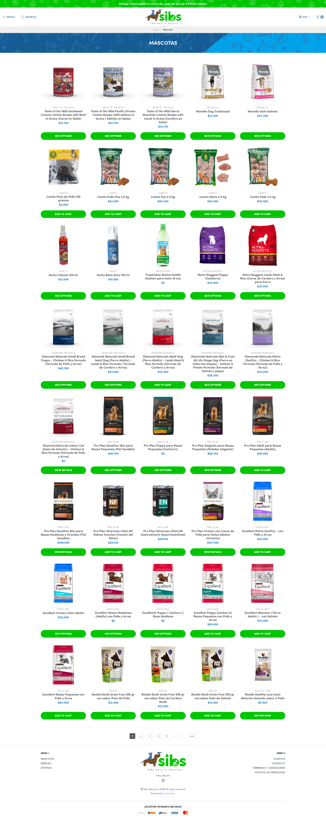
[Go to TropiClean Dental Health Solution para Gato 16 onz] (163, 245)
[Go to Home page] (163, 17)
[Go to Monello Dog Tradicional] (212, 81)
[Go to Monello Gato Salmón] (262, 81)
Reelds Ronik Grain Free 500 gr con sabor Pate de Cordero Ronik (163, 697)
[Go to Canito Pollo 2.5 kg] (262, 167)
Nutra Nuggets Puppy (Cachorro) (213, 276)
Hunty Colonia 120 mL (63, 275)
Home (156, 29)
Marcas (46, 763)
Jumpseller (169, 793)
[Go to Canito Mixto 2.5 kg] (212, 167)
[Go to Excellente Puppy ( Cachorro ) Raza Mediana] (163, 583)
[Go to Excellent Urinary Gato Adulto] (63, 583)
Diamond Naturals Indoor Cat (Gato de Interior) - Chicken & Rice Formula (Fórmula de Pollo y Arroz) (63, 451)
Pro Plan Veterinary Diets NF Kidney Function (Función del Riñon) (113, 534)
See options (63, 136)
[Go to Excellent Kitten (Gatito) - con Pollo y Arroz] (262, 501)
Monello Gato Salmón (263, 111)
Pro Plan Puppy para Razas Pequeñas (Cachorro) (163, 447)
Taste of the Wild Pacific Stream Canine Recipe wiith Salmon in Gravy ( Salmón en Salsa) (113, 114)
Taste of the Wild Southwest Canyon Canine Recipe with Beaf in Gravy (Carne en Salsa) (63, 114)
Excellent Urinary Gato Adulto (63, 613)
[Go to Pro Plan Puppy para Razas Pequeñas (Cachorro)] (163, 416)
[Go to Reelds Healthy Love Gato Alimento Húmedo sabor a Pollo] (262, 664)
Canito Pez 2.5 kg (163, 196)
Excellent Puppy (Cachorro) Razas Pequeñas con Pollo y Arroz (213, 616)
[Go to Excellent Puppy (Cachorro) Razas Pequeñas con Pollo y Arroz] (212, 583)
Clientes (279, 759)
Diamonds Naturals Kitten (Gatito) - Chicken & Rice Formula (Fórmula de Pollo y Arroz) (262, 362)
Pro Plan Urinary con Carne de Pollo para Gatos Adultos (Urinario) (212, 534)
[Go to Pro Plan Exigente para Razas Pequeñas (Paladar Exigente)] (212, 416)
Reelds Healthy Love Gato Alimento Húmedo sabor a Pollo (262, 696)
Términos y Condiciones (269, 768)
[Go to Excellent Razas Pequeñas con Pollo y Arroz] (63, 664)
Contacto (278, 763)
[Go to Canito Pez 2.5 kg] (163, 167)
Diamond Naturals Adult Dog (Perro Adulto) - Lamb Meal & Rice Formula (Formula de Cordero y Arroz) (163, 362)
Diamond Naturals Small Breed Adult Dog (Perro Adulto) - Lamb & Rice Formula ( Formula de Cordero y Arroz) (113, 362)
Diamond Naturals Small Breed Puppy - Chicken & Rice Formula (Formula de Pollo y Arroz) (63, 360)
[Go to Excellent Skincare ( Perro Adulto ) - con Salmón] (262, 583)
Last (191, 736)
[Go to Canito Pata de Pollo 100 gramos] (63, 167)
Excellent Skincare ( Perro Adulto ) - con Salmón (263, 614)
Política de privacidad (270, 772)
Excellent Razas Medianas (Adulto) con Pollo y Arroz (113, 614)
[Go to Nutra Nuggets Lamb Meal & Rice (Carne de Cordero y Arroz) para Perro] (262, 245)
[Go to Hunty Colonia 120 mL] (63, 245)
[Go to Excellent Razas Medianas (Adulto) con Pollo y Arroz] (113, 583)
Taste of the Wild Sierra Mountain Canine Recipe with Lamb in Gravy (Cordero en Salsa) (163, 116)
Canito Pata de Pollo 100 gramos (63, 198)
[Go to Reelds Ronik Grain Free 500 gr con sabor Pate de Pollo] (113, 664)
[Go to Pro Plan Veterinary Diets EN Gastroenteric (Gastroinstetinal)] (163, 501)
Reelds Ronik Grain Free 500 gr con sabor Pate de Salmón (212, 696)
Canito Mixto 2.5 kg (212, 196)
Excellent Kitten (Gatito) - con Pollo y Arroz (262, 532)
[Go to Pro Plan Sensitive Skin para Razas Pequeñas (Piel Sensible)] (113, 416)
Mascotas (47, 759)
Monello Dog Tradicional (213, 111)
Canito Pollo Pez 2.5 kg (113, 196)
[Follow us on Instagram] (163, 780)
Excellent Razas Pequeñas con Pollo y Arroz (63, 696)
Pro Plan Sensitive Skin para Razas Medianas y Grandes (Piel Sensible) (63, 534)
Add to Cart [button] (63, 214)
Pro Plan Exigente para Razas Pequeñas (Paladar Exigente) (213, 447)
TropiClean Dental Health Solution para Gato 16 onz (163, 276)
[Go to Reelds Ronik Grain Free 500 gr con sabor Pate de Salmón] (212, 664)
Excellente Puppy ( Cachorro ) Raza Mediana (163, 614)
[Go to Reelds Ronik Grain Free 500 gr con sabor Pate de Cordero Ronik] (163, 664)
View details (63, 470)
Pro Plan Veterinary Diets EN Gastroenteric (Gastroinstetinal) (163, 532)
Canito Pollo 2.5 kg (263, 196)
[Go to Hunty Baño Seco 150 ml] (113, 245)
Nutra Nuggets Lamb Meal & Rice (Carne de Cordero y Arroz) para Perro (262, 278)
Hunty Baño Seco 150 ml (113, 275)
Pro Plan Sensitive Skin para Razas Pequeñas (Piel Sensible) (113, 447)
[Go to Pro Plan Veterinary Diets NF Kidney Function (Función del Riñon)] (113, 501)
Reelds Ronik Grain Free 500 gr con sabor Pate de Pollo (113, 696)
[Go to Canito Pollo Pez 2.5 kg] (113, 167)
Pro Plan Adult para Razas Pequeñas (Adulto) (262, 447)
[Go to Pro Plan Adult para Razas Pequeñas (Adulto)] (262, 416)
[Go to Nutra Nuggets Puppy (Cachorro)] (212, 245)
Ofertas (46, 768)
